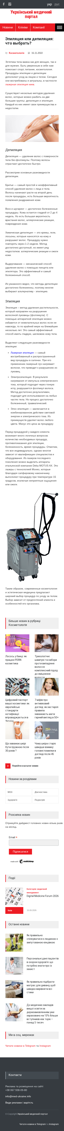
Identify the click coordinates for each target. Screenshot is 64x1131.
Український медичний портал (32, 1114)
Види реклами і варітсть (19, 1102)
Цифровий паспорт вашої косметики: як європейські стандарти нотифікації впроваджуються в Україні (17, 710)
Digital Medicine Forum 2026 (43, 896)
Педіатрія (40, 800)
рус (57, 4)
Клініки (23, 27)
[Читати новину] (17, 643)
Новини (7, 27)
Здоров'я (12, 800)
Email (13, 837)
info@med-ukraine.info (18, 1096)
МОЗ (10, 792)
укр (50, 4)
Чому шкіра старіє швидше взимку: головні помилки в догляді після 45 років (45, 750)
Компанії (39, 27)
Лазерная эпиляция (22, 352)
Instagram (45, 1045)
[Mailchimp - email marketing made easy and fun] (22, 863)
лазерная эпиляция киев (19, 84)
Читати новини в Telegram (20, 1045)
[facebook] (3, 4)
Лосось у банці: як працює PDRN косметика (16, 660)
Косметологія (16, 53)
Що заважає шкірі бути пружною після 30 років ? (17, 747)
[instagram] (9, 4)
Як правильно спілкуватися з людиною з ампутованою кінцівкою (42, 939)
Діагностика (41, 792)
